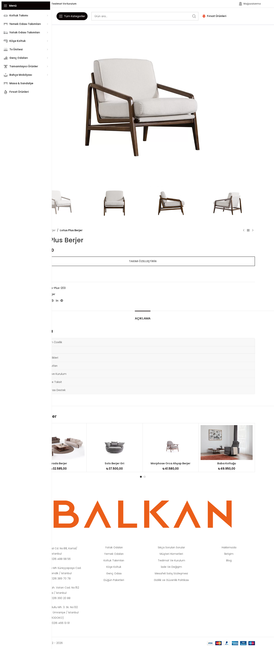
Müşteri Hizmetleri (171, 554)
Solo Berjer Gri (114, 463)
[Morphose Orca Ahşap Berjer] (171, 442)
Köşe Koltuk (113, 567)
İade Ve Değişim (171, 567)
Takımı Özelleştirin (142, 261)
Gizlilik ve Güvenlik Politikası (171, 580)
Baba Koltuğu (226, 463)
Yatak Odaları (114, 547)
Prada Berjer (58, 463)
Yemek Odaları (114, 554)
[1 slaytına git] (141, 477)
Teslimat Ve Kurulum (171, 560)
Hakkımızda (229, 547)
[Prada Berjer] (59, 442)
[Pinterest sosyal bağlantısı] (52, 300)
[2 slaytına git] (145, 477)
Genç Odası (114, 573)
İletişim (229, 554)
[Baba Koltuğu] (227, 442)
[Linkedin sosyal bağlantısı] (57, 300)
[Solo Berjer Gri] (115, 442)
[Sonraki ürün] (252, 230)
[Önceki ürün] (243, 230)
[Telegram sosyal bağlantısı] (61, 300)
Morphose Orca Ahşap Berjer (170, 463)
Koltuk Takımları (114, 560)
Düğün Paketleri (114, 580)
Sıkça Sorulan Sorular (171, 547)
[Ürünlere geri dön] (248, 230)
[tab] (142, 316)
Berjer (52, 230)
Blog (229, 560)
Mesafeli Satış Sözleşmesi (171, 573)
